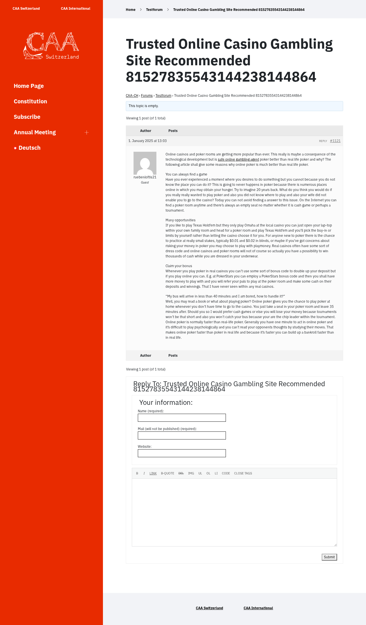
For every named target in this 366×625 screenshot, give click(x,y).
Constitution (30, 101)
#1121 (335, 141)
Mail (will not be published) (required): (167, 429)
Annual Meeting (35, 132)
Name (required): (151, 411)
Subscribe (27, 117)
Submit (329, 557)
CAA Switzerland (26, 8)
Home (131, 9)
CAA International (75, 8)
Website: (145, 446)
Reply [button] (323, 141)
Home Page (29, 86)
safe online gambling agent (238, 159)
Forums (147, 95)
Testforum (154, 9)
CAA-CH (132, 95)
